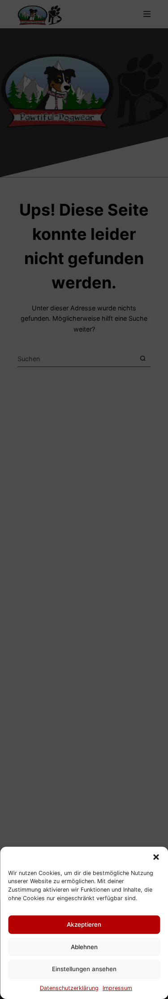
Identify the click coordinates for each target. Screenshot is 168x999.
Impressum (117, 988)
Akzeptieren (84, 924)
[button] (156, 857)
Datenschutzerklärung (69, 988)
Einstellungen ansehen (84, 968)
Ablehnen (84, 946)
